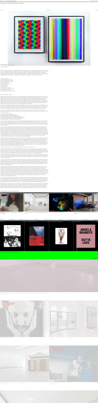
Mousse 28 (11, 191)
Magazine (5, 0)
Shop (15, 0)
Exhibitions (12, 0)
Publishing (8, 0)
